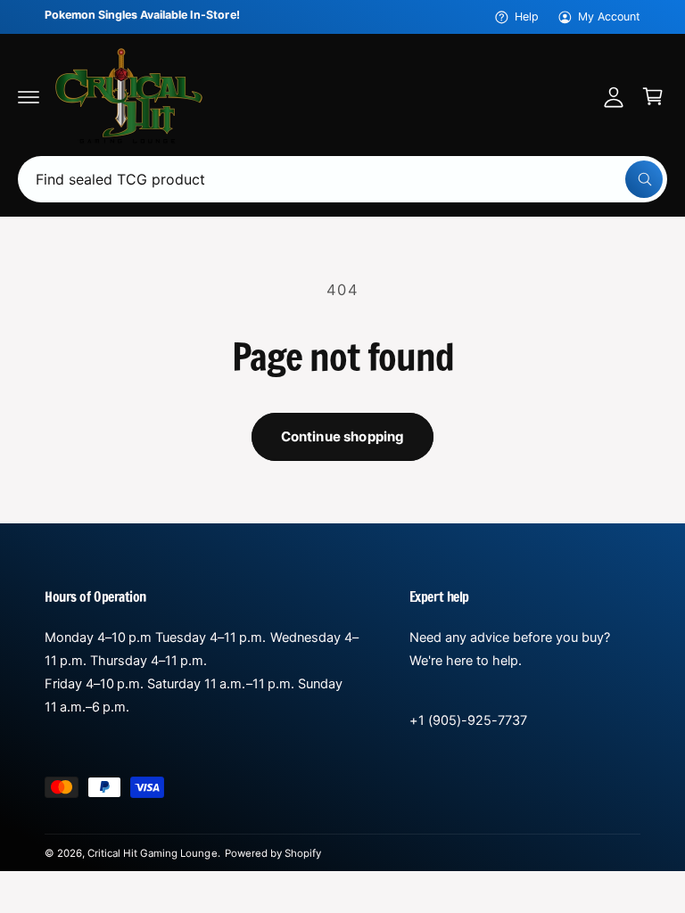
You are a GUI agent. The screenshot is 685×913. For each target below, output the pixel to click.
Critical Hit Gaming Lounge (152, 853)
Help (527, 16)
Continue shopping (343, 436)
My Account (609, 16)
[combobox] (342, 179)
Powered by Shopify (273, 853)
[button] (28, 96)
